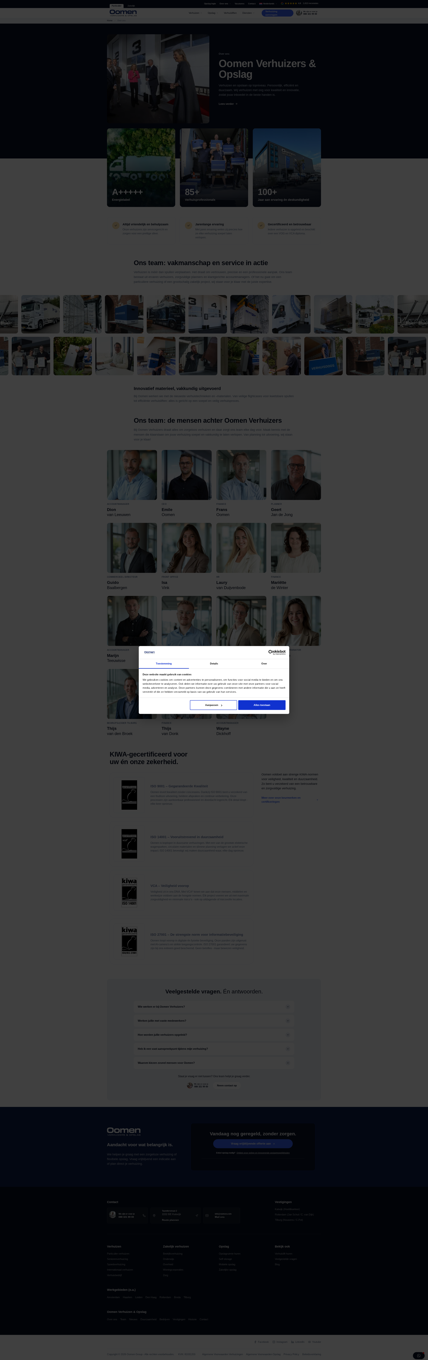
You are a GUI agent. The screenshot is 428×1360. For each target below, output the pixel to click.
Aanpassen (211, 705)
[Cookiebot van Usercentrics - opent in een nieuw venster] (271, 652)
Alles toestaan (262, 705)
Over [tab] (264, 663)
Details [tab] (214, 663)
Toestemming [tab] (164, 663)
